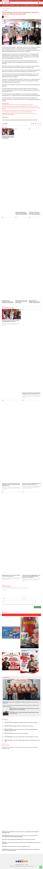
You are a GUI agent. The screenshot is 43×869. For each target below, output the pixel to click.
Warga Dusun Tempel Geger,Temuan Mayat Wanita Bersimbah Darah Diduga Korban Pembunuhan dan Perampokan (21, 843)
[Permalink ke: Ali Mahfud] (3, 16)
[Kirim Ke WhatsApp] (40, 123)
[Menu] (2, 3)
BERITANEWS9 (4, 10)
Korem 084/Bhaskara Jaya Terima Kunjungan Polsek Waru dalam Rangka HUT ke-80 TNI (21, 736)
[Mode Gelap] (38, 3)
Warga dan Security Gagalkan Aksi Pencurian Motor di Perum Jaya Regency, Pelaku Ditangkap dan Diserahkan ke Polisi (20, 832)
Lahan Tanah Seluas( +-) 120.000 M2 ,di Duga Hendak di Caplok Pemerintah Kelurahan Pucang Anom (22, 741)
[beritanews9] (7, 3)
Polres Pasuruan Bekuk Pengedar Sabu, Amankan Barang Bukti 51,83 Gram (16, 846)
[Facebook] (16, 861)
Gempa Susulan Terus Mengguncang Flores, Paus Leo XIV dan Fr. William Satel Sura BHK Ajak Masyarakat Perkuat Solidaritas (19, 114)
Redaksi (26, 864)
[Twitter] (18, 861)
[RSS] (27, 861)
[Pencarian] (40, 3)
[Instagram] (23, 861)
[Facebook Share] (31, 123)
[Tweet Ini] (33, 123)
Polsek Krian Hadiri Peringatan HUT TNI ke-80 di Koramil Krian (16, 733)
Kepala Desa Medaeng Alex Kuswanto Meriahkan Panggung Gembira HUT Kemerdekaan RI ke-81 (20, 106)
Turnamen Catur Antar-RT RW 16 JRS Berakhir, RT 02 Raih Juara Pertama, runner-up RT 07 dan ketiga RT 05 (20, 703)
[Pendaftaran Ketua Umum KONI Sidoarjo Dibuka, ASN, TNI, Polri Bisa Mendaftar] (21, 258)
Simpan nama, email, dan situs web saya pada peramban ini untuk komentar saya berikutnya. (20, 604)
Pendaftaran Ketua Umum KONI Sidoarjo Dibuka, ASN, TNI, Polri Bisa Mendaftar (17, 111)
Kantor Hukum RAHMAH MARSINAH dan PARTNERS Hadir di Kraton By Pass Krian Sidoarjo (21, 722)
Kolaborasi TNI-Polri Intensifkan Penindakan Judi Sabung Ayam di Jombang (18, 726)
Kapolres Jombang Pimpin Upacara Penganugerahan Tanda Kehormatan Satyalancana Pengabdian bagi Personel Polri (20, 730)
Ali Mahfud (6, 16)
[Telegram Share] (38, 123)
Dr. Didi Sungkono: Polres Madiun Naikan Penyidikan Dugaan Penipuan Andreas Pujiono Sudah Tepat (24, 713)
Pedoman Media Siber (19, 864)
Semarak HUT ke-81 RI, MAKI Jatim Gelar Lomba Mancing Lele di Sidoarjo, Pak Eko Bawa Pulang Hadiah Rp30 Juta (21, 108)
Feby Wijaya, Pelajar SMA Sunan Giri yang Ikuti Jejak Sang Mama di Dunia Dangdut (17, 104)
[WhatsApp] (25, 861)
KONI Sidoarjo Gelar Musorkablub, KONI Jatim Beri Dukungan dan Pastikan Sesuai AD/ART (19, 110)
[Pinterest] (21, 861)
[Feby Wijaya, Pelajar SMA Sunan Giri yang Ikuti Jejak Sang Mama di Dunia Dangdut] (8, 131)
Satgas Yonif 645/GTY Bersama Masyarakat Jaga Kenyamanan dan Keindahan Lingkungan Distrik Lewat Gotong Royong (24, 709)
